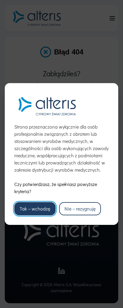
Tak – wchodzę (35, 208)
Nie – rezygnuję (80, 208)
